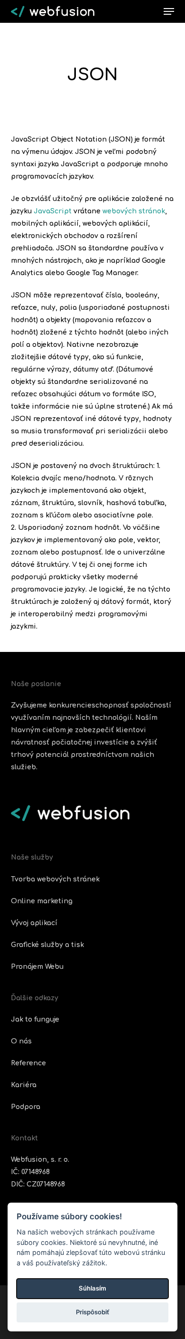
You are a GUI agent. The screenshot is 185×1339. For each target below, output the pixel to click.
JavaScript (53, 211)
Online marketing (42, 901)
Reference (28, 1063)
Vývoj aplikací (34, 923)
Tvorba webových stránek (55, 879)
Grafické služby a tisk (47, 944)
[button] (169, 11)
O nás (21, 1041)
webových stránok (133, 211)
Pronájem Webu (37, 966)
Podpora (25, 1106)
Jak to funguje (35, 1019)
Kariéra (24, 1085)
